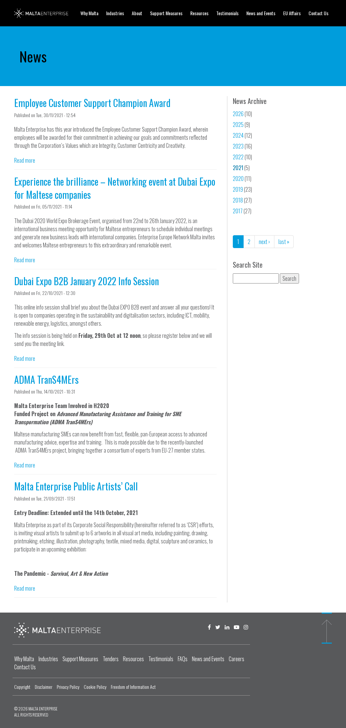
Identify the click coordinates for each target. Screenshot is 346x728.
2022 (238, 157)
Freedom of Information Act (133, 686)
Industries (115, 13)
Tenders (111, 659)
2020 (238, 178)
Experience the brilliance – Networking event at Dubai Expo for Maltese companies (114, 187)
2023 (238, 146)
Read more (24, 160)
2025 (238, 124)
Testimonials (227, 13)
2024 (238, 135)
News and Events (260, 13)
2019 (238, 189)
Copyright (22, 686)
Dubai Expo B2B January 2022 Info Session (86, 281)
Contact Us (318, 13)
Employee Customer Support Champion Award (92, 103)
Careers (236, 659)
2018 (238, 200)
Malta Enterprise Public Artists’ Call (76, 486)
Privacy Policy (68, 686)
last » (283, 242)
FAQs (183, 659)
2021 (238, 168)
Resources (199, 13)
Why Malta (89, 13)
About (137, 13)
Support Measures (166, 13)
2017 (238, 211)
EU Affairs (292, 13)
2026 (238, 114)
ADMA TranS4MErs (46, 379)
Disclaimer (43, 686)
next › (264, 242)
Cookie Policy (95, 686)
